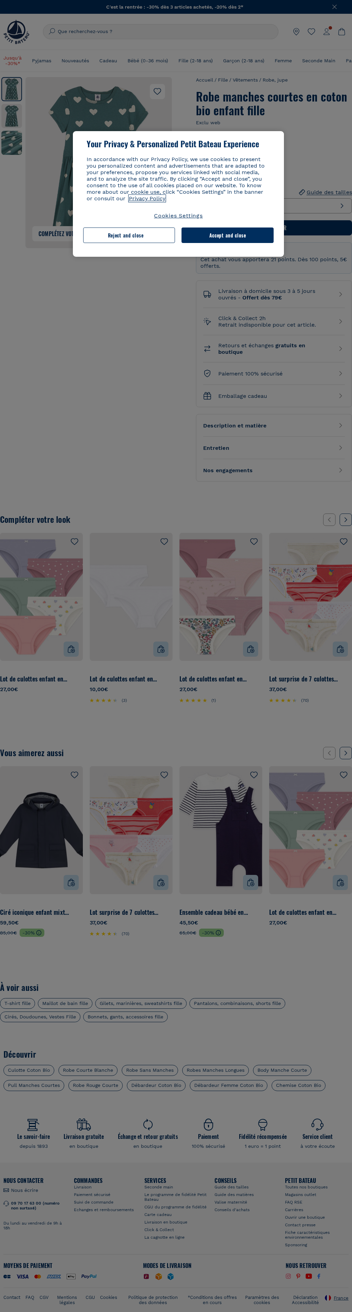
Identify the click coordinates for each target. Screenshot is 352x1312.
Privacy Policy (147, 198)
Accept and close (227, 235)
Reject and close (126, 235)
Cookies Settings (178, 215)
